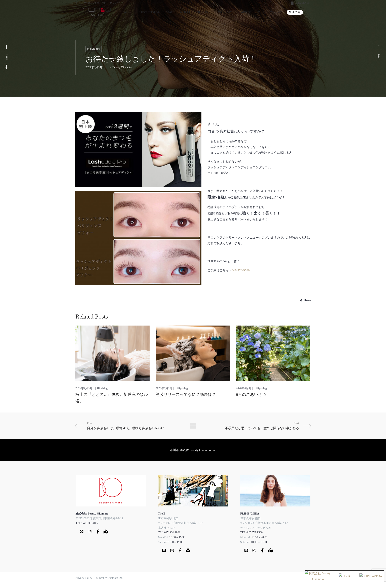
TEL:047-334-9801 (169, 532)
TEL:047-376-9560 (251, 532)
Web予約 (295, 12)
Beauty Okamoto (121, 67)
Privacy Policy (83, 577)
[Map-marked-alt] (106, 532)
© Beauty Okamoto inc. (109, 577)
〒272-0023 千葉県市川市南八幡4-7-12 (99, 518)
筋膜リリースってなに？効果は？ (186, 394)
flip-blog (93, 49)
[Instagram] (90, 532)
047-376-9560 (303, 3)
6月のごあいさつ (251, 394)
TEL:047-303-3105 (87, 523)
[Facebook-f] (98, 532)
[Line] (82, 532)
